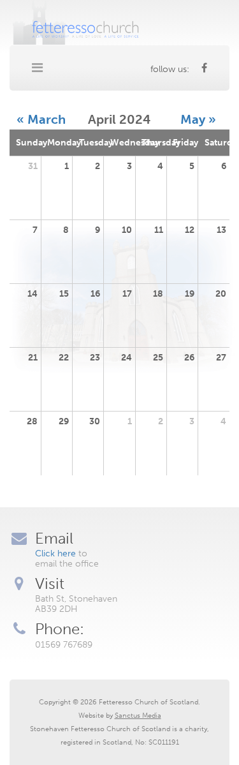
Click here (55, 553)
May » (198, 119)
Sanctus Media (138, 715)
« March (41, 119)
